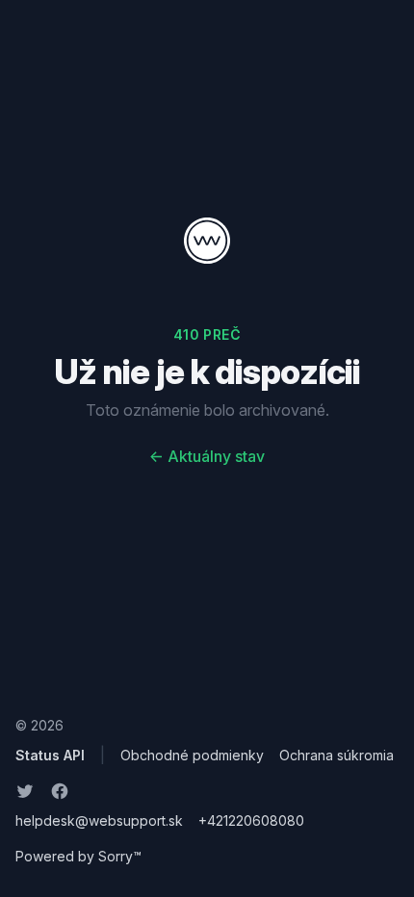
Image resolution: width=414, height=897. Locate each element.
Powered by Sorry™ (78, 856)
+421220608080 (251, 820)
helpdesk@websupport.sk (99, 820)
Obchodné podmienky (192, 755)
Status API (50, 755)
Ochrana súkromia (336, 755)
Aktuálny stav (207, 456)
